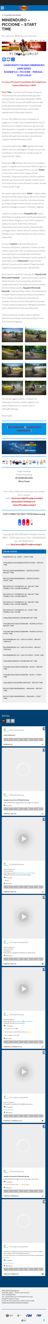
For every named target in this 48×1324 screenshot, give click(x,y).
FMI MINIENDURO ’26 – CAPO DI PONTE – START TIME (23, 655)
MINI (30, 36)
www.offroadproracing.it (24, 505)
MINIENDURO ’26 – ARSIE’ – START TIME (18, 557)
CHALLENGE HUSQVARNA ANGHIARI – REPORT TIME (23, 683)
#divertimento (18, 1021)
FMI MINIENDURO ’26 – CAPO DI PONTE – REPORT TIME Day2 (22, 640)
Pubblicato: (8, 744)
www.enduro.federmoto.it (23, 501)
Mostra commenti (9, 1110)
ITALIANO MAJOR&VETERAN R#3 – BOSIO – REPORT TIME (23, 668)
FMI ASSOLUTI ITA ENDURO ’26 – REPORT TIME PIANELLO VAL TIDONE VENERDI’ (21, 603)
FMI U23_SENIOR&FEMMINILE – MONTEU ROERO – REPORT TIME (22, 572)
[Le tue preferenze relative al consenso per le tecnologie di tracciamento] (44, 1320)
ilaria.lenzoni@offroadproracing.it (26, 544)
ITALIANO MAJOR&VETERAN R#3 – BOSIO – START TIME (22, 676)
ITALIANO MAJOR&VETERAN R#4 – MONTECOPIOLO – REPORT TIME (23, 625)
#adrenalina (31, 873)
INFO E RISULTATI (16, 427)
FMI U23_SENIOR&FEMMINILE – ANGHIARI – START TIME (22, 697)
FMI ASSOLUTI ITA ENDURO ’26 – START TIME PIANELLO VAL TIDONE (20, 611)
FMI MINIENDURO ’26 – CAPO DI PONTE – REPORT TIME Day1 (22, 648)
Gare (26, 36)
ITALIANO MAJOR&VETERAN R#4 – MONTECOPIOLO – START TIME (23, 633)
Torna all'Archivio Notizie (12, 15)
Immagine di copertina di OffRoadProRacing (16, 800)
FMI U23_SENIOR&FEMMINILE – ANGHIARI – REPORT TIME (22, 689)
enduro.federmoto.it (9, 735)
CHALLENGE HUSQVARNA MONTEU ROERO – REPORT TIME (23, 564)
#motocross (24, 873)
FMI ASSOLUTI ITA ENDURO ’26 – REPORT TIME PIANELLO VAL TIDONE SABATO (21, 595)
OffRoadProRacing (16, 730)
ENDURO (20, 36)
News (35, 36)
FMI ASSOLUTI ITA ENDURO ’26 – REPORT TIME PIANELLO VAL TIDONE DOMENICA (21, 587)
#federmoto (17, 873)
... (9, 1257)
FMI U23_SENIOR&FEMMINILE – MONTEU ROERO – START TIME (22, 579)
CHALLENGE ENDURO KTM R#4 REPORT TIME (20, 618)
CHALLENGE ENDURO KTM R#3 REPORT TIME (20, 661)
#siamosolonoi (28, 1021)
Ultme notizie (10, 551)
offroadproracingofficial (18, 942)
